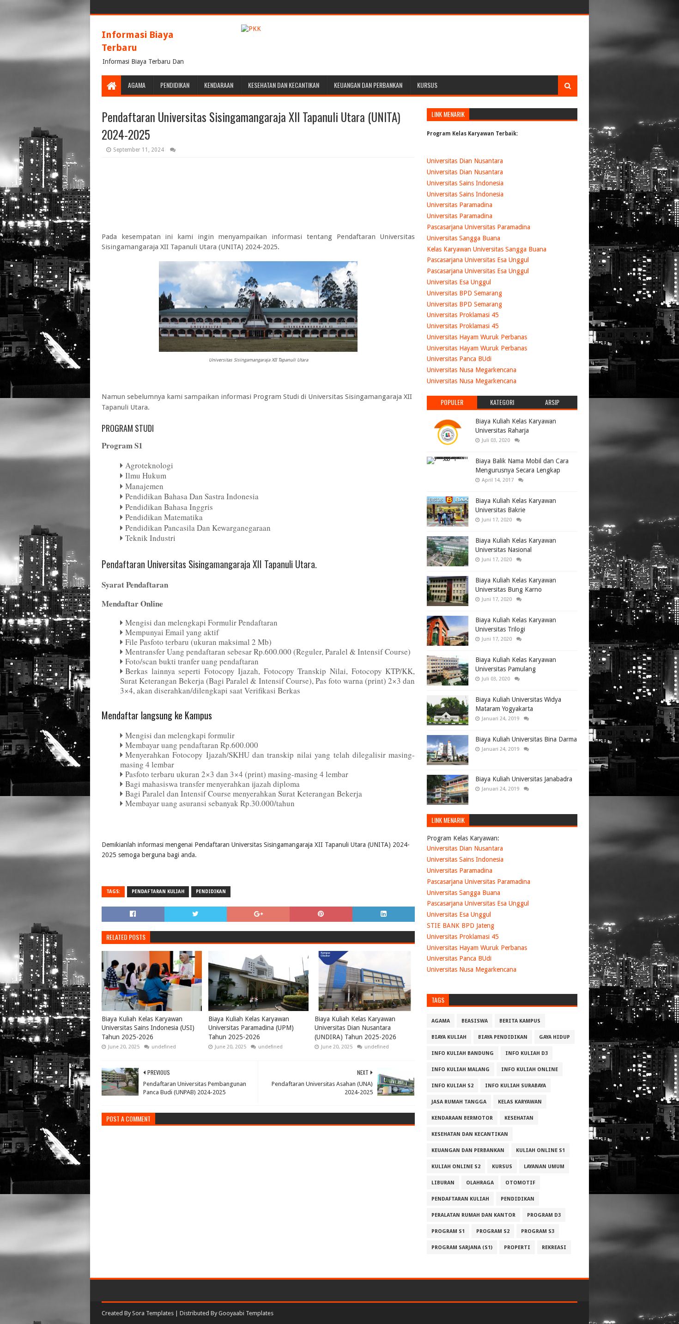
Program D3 (544, 1215)
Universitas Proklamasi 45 (463, 315)
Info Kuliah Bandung (462, 1053)
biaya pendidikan (502, 1037)
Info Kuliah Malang (460, 1070)
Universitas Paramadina (459, 204)
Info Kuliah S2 (452, 1086)
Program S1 (448, 1231)
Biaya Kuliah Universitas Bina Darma (526, 739)
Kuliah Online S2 (455, 1167)
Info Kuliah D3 (526, 1053)
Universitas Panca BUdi (459, 358)
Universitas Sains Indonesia (465, 183)
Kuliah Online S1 (540, 1150)
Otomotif (520, 1183)
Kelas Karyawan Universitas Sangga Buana (486, 249)
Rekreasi (554, 1247)
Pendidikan (174, 85)
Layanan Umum (544, 1167)
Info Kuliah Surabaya (515, 1086)
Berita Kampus (519, 1021)
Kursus (427, 85)
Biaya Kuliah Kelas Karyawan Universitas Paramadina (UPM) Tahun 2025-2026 (251, 1028)
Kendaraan (218, 85)
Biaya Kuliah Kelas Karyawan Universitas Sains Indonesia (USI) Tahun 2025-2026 (148, 1028)
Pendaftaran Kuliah (158, 891)
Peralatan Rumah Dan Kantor (473, 1215)
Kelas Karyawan (520, 1102)
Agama (137, 85)
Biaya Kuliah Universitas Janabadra (523, 779)
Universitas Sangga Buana (463, 238)
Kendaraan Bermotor (462, 1118)
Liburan (443, 1183)
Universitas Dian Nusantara (465, 161)
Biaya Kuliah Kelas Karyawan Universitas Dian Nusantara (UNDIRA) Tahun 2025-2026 (355, 1028)
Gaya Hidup (554, 1037)
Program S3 (537, 1231)
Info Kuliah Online (529, 1070)
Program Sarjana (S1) (461, 1247)
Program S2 (492, 1231)
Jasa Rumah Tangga (458, 1102)
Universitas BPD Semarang (464, 293)
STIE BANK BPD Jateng (460, 925)
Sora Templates (153, 1313)
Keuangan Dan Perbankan (368, 85)
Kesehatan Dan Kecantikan (283, 85)
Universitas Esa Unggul (459, 282)
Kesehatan (519, 1118)
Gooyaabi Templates (245, 1313)
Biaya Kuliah (449, 1037)
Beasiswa (474, 1021)
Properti (517, 1247)
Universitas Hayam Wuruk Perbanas (477, 337)
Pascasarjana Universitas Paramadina (478, 227)
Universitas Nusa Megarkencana (471, 370)
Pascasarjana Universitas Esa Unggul (478, 260)
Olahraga (480, 1183)
